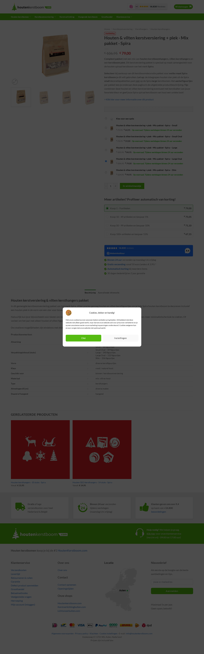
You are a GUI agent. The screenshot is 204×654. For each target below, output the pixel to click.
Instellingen (120, 338)
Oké (83, 338)
